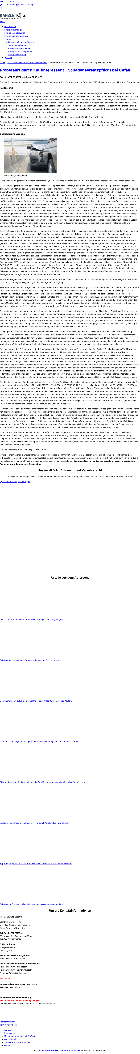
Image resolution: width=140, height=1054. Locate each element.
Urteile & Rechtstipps (13, 30)
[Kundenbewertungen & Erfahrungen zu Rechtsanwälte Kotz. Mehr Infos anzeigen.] (5, 1017)
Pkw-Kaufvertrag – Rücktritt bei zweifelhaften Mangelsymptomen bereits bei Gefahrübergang (42, 782)
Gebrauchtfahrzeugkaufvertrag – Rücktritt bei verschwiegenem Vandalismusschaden (39, 741)
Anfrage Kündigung (17, 54)
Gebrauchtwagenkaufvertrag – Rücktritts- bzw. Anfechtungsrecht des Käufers (36, 701)
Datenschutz (10, 1033)
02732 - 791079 (9, 482)
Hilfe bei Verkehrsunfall (14, 33)
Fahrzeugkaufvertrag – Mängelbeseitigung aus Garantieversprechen (31, 904)
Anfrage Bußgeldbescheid (20, 48)
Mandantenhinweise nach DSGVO (19, 1036)
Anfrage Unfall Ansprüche (20, 51)
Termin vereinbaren (17, 45)
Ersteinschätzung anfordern (21, 42)
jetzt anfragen (23, 482)
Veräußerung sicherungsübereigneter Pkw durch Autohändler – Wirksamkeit (34, 823)
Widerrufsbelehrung (13, 1039)
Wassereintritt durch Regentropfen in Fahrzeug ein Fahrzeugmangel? (31, 619)
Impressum (9, 1030)
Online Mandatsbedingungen (17, 1042)
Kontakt (7, 1045)
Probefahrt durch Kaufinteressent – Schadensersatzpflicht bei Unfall (65, 70)
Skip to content (7, 1)
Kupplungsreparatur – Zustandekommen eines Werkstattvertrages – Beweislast (36, 863)
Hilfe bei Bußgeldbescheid (16, 36)
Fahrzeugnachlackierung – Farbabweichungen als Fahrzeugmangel (30, 660)
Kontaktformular (7, 1022)
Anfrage (7, 39)
